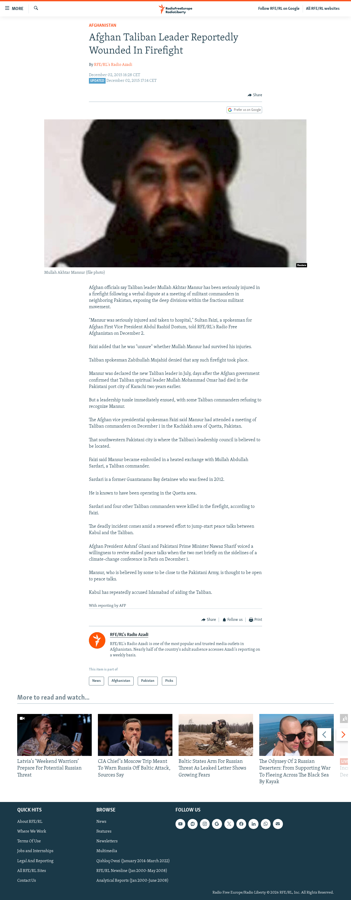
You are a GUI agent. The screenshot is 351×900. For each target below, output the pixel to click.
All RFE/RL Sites (31, 871)
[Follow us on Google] (217, 824)
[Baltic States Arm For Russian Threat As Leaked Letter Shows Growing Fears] (216, 735)
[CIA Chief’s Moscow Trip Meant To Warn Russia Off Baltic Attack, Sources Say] (135, 735)
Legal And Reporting (35, 861)
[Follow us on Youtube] (180, 824)
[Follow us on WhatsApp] (266, 824)
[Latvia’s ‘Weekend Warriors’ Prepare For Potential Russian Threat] (54, 735)
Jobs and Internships (35, 851)
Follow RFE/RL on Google (279, 9)
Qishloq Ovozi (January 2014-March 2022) (133, 861)
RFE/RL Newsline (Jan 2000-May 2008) (131, 871)
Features (104, 832)
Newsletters (107, 841)
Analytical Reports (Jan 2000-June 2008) (132, 881)
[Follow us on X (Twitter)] (229, 824)
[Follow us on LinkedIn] (253, 824)
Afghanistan (102, 25)
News (101, 822)
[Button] (255, 95)
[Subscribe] (278, 824)
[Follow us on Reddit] (192, 824)
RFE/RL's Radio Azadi (113, 65)
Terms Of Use (29, 841)
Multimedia (106, 851)
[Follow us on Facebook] (241, 824)
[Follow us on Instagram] (205, 824)
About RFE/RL (29, 822)
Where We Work (31, 832)
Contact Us (26, 881)
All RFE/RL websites (323, 9)
